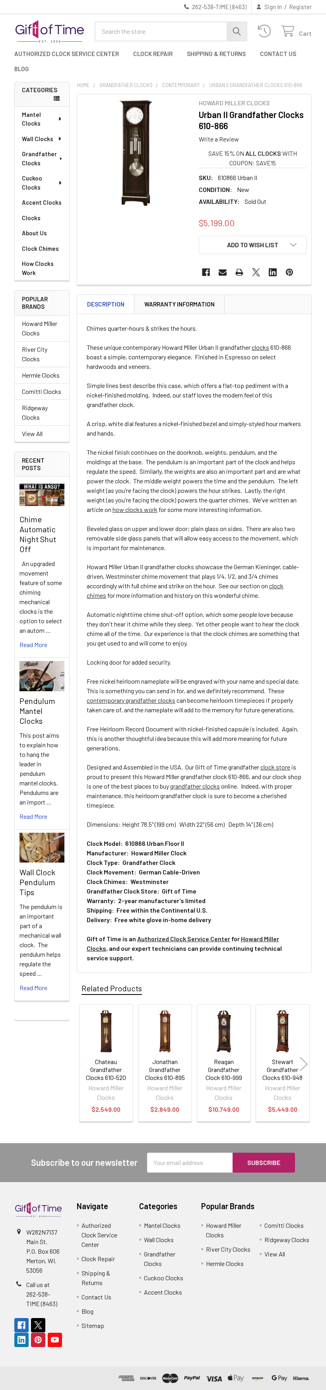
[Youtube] (55, 1340)
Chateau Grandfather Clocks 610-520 (106, 1069)
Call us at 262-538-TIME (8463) (41, 1294)
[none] (136, 153)
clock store (275, 767)
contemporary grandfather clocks (131, 700)
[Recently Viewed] (266, 31)
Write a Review (219, 139)
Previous (85, 1064)
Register (300, 6)
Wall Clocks (37, 138)
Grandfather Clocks (39, 158)
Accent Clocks (42, 202)
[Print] (239, 272)
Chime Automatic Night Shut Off (37, 534)
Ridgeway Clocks (35, 412)
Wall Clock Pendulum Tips (37, 882)
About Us (34, 233)
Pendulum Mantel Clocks (37, 710)
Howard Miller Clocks (39, 328)
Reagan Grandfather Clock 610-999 (224, 1069)
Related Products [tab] (112, 988)
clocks (260, 347)
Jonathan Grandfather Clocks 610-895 (165, 1069)
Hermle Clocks (41, 375)
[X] (256, 272)
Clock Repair (153, 53)
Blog (21, 68)
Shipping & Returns (216, 53)
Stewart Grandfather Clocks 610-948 (282, 1069)
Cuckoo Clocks (32, 182)
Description (105, 304)
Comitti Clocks (41, 391)
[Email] (222, 272)
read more (33, 644)
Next (304, 1064)
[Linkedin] (273, 272)
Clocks (31, 217)
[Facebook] (206, 272)
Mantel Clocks (31, 119)
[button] (253, 245)
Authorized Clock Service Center (66, 53)
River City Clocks (34, 354)
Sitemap (93, 1325)
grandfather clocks (195, 786)
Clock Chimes (40, 248)
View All (32, 433)
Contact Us (278, 53)
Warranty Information (179, 304)
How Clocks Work (38, 268)
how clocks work (135, 509)
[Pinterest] (289, 272)
